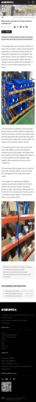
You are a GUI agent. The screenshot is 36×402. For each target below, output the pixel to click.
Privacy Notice (5, 323)
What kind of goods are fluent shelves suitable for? (13, 294)
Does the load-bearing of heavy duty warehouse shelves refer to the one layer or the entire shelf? (16, 274)
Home (16, 17)
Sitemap (3, 348)
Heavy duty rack (21, 398)
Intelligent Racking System (9, 335)
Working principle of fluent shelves (12, 291)
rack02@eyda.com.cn (11, 363)
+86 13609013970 (11, 361)
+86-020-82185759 (8, 358)
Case (2, 341)
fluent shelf (14, 37)
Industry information (29, 17)
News (21, 17)
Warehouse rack (11, 398)
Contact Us (4, 346)
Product (3, 339)
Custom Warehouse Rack (8, 337)
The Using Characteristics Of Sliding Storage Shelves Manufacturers (13, 296)
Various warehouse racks (13, 399)
